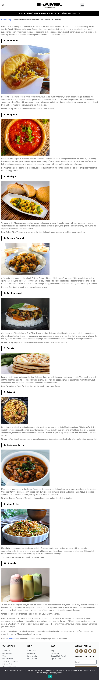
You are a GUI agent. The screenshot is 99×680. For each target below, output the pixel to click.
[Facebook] (76, 651)
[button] (3, 5)
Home (3, 20)
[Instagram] (81, 651)
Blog (9, 20)
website (12, 639)
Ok (50, 676)
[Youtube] (90, 651)
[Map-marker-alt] (94, 651)
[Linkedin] (85, 651)
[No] (96, 673)
